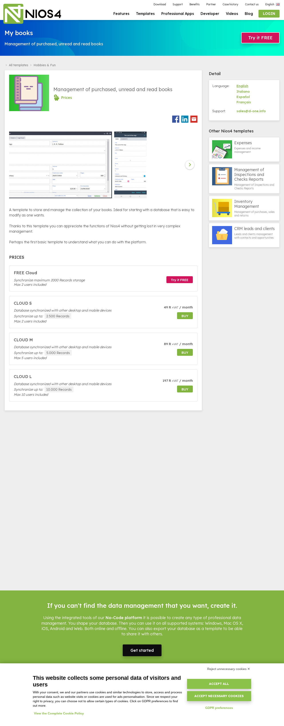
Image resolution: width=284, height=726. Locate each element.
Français (244, 102)
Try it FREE (260, 37)
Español (243, 97)
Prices (66, 97)
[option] (70, 165)
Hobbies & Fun (45, 65)
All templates (18, 65)
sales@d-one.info (251, 111)
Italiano (243, 91)
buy (184, 316)
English (242, 86)
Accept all (219, 684)
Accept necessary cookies (219, 696)
